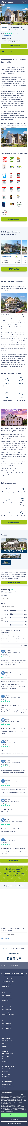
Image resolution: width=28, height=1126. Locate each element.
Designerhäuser (6, 992)
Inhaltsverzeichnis (7, 51)
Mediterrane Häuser (7, 1007)
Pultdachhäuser (6, 1028)
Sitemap (4, 1046)
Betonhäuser (5, 986)
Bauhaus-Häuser (6, 984)
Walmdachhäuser (6, 1026)
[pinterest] (14, 958)
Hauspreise (15, 973)
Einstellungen (14, 1119)
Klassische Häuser (7, 998)
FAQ (3, 1043)
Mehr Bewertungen (14, 860)
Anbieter (6, 965)
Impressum (5, 1061)
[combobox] (14, 606)
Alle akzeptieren (14, 1115)
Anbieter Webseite (14, 953)
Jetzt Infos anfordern (14, 45)
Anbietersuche (6, 1074)
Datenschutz (5, 1058)
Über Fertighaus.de (7, 1041)
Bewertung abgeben (6, 35)
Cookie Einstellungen (7, 1053)
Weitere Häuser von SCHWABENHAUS (14, 269)
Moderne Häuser (6, 1009)
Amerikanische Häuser (8, 978)
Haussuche (5, 1071)
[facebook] (8, 958)
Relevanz (25, 645)
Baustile (7, 973)
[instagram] (11, 958)
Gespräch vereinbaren (8, 1086)
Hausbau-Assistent (7, 1069)
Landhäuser (5, 1000)
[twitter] (17, 958)
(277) (16, 33)
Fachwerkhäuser (6, 995)
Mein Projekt (5, 1076)
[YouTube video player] (14, 545)
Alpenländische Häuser (8, 981)
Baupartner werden (7, 1084)
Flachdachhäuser (6, 1023)
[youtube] (20, 958)
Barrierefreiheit (6, 1056)
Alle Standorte (5, 938)
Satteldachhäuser (6, 1020)
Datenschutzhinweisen (10, 1111)
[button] (23, 2)
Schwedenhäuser (6, 1012)
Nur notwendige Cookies (14, 1123)
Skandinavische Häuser (8, 1014)
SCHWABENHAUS (13, 965)
